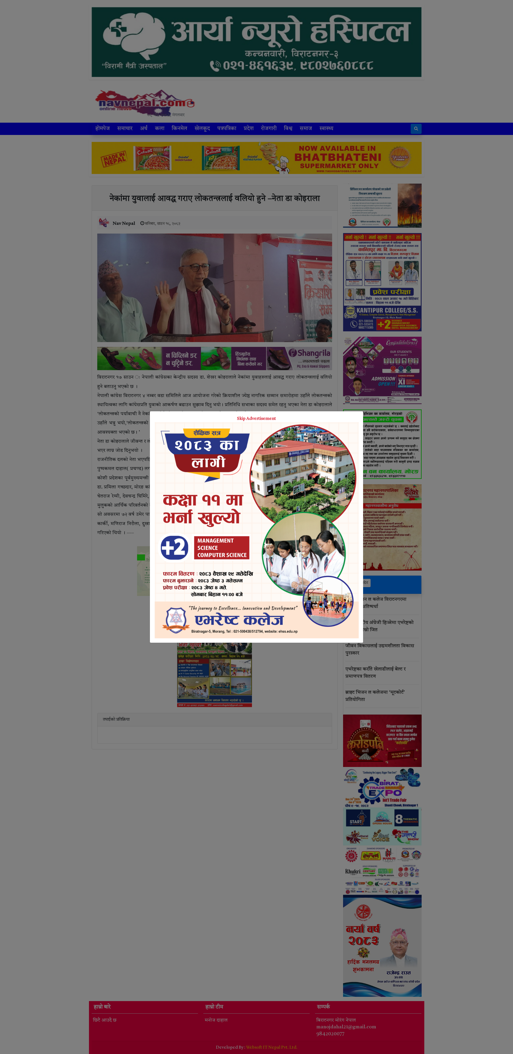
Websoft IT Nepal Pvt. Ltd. (271, 1047)
